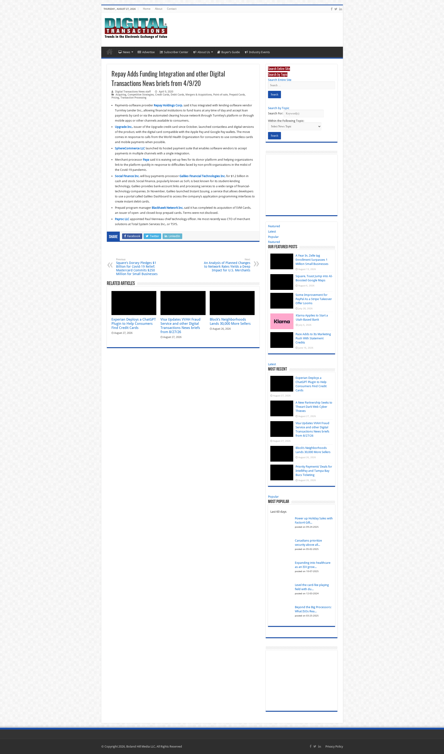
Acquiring (121, 94)
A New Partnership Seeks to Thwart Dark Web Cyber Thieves (314, 407)
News (126, 52)
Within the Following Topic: (286, 121)
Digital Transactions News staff (133, 91)
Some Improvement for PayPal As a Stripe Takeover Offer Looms (314, 299)
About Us (203, 52)
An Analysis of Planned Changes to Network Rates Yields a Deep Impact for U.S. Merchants (227, 265)
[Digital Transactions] (136, 27)
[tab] (279, 68)
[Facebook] (331, 9)
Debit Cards (177, 94)
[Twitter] (336, 9)
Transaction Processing (133, 97)
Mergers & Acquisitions (198, 94)
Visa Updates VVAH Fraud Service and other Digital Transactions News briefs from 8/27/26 (180, 325)
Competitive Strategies (141, 94)
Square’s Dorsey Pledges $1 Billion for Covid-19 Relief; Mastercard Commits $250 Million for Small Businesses (136, 267)
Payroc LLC (122, 219)
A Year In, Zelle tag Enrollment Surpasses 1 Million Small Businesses (312, 260)
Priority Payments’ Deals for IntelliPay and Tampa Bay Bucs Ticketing (314, 471)
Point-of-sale (220, 94)
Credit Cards (162, 94)
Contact (171, 8)
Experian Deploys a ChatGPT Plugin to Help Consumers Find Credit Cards (133, 323)
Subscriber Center (176, 52)
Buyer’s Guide (230, 52)
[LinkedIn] (340, 9)
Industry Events (259, 52)
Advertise (148, 52)
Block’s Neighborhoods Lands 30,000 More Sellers (230, 321)
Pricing (115, 97)
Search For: (275, 113)
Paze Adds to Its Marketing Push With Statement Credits (313, 338)
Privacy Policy (334, 746)
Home (146, 8)
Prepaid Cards (237, 94)
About (158, 8)
